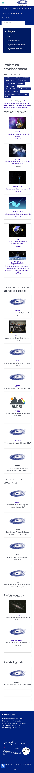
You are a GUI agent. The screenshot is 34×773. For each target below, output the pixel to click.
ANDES (13, 83)
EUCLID (14, 80)
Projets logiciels (21, 107)
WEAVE (7, 96)
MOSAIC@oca (10, 86)
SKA (20, 94)
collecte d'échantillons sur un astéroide (18, 189)
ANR (8, 36)
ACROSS (26, 78)
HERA (7, 83)
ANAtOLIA (9, 78)
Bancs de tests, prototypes (21, 105)
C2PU (7, 80)
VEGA (26, 94)
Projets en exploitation (14, 49)
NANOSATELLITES (11, 88)
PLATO (8, 91)
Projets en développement (16, 44)
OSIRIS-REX (25, 88)
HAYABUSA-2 (24, 80)
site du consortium (18, 418)
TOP (16, 770)
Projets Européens (13, 40)
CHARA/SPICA (10, 94)
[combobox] (13, 23)
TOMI (18, 78)
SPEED (16, 91)
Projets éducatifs (9, 107)
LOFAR (21, 83)
